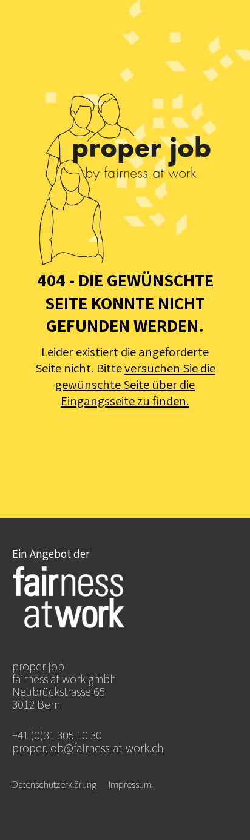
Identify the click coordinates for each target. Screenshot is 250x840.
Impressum (130, 784)
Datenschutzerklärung (54, 784)
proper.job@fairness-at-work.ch (87, 748)
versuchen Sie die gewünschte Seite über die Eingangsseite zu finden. (135, 384)
